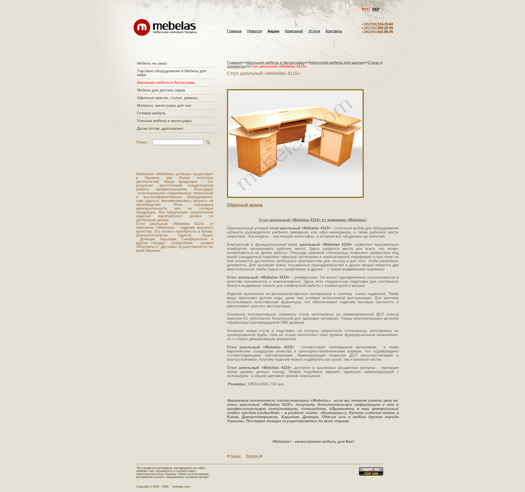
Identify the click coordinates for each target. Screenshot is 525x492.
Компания (294, 31)
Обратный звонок (245, 204)
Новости (254, 31)
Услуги (314, 31)
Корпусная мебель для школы (336, 62)
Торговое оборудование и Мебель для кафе (171, 73)
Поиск (141, 142)
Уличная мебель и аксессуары (164, 120)
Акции (273, 31)
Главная (234, 31)
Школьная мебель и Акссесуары (166, 82)
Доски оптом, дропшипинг (160, 128)
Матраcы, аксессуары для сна (164, 105)
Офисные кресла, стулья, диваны (167, 97)
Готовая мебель (151, 113)
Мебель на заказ (152, 63)
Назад (235, 456)
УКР (376, 9)
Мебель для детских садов (161, 90)
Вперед (252, 456)
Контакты (334, 31)
